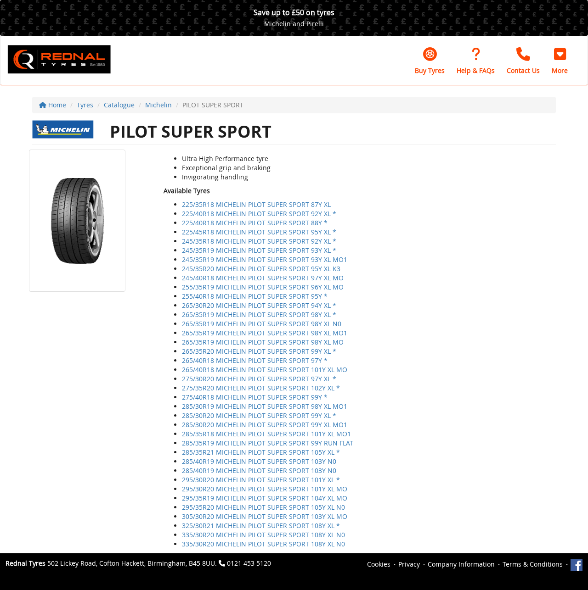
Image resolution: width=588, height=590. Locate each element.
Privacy (409, 564)
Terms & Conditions (533, 564)
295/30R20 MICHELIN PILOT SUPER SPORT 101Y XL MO (264, 488)
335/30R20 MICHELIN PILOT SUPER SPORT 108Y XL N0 (263, 534)
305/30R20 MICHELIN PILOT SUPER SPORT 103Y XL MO (264, 516)
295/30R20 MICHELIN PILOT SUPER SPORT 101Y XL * (261, 479)
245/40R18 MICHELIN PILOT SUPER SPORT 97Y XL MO (263, 277)
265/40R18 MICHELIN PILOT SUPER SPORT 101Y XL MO (264, 369)
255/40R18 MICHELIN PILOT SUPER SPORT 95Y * (255, 296)
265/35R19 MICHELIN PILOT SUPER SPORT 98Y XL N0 (261, 323)
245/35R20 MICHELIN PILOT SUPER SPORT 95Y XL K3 (261, 268)
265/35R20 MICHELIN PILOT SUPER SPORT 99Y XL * (259, 351)
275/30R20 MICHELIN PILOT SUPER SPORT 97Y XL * (259, 378)
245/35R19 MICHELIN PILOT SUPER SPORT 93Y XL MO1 (264, 259)
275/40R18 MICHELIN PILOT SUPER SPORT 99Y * (255, 397)
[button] (560, 60)
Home (56, 104)
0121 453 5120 (249, 563)
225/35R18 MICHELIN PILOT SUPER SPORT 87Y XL (256, 204)
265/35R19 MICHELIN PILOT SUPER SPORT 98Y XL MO (263, 342)
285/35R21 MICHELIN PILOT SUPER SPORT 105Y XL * (261, 452)
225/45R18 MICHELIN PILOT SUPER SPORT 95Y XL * (259, 232)
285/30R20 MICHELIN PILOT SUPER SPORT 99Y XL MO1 (264, 424)
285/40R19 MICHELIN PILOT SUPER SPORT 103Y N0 (259, 461)
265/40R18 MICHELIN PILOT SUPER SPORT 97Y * (255, 360)
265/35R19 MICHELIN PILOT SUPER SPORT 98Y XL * (259, 314)
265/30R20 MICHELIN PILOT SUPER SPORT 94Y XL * (259, 305)
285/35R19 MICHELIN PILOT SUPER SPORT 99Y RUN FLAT (267, 443)
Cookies (378, 564)
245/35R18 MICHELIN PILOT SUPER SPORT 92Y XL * (259, 241)
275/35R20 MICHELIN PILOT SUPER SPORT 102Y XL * (261, 388)
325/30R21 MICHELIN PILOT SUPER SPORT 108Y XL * (261, 525)
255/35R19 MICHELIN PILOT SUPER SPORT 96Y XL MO (263, 287)
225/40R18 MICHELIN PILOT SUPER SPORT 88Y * (255, 222)
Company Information (461, 564)
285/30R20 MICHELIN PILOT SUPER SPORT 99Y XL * (259, 415)
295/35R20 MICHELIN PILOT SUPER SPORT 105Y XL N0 (263, 507)
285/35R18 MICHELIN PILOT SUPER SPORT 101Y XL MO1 (266, 433)
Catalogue (119, 104)
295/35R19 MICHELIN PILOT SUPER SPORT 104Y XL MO (264, 498)
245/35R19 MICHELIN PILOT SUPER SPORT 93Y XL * (259, 250)
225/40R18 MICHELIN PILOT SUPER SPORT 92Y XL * (259, 213)
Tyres (85, 104)
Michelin (158, 104)
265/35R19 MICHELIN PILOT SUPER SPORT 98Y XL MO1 (264, 332)
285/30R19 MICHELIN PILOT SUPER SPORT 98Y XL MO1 (264, 406)
